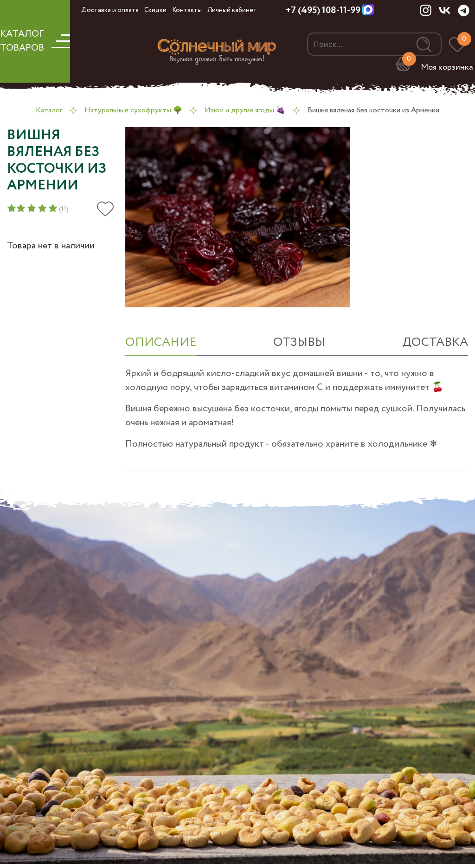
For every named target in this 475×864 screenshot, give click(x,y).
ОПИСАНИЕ (160, 342)
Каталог (49, 110)
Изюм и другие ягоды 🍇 (245, 110)
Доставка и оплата (110, 10)
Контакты (187, 10)
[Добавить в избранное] (105, 209)
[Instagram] (425, 9)
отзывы (299, 342)
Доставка (435, 342)
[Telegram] (463, 10)
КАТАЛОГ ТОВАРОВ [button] (22, 41)
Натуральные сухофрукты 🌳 (133, 110)
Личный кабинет (232, 10)
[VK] (444, 9)
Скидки (155, 10)
